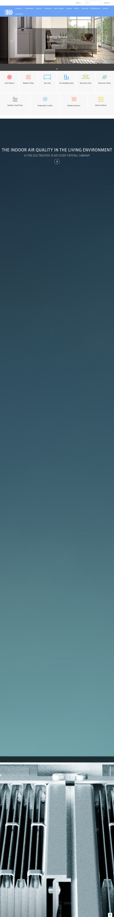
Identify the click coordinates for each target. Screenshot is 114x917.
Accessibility (19, 14)
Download (84, 8)
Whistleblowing (95, 8)
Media (76, 8)
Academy (69, 8)
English (107, 3)
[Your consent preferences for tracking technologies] (110, 915)
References (48, 8)
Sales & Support (59, 8)
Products (39, 8)
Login (78, 3)
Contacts (105, 8)
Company (18, 8)
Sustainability (29, 8)
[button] (8, 40)
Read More (55, 45)
